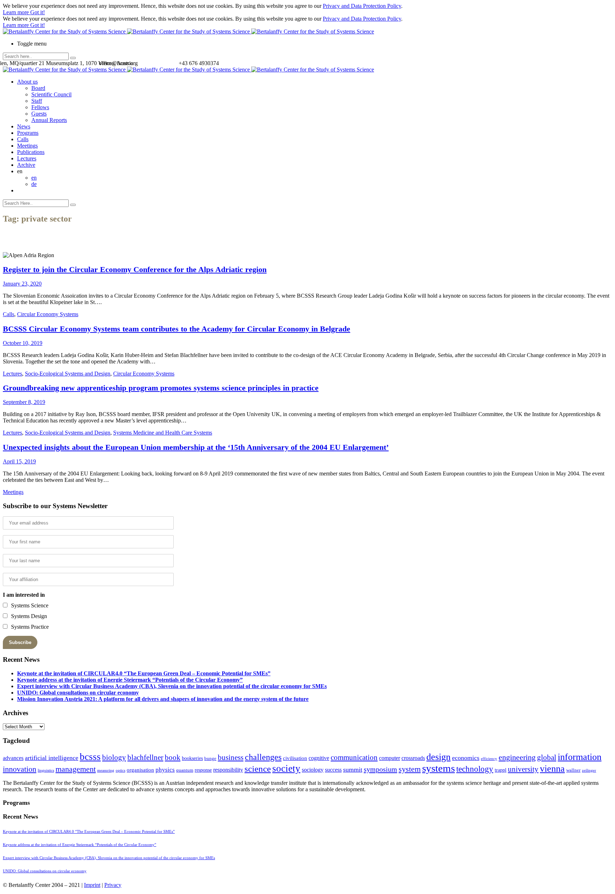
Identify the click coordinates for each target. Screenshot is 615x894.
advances (13, 758)
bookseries (192, 758)
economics (465, 757)
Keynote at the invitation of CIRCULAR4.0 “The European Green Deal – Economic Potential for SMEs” (143, 673)
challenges (263, 757)
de (34, 184)
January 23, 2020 (22, 284)
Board (38, 88)
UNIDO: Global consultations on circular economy (78, 693)
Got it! (37, 12)
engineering (517, 757)
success (333, 770)
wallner (573, 770)
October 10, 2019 (22, 343)
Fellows (40, 107)
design (438, 757)
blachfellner (145, 757)
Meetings (27, 146)
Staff (36, 101)
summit (352, 769)
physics (165, 769)
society (286, 768)
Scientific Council (51, 94)
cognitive (319, 758)
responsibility (228, 770)
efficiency (489, 759)
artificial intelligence (51, 757)
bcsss (90, 756)
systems (438, 768)
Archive (26, 165)
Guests (39, 114)
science (258, 768)
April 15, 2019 (19, 461)
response (203, 770)
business (230, 757)
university (523, 769)
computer (389, 758)
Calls (22, 139)
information (579, 756)
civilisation (295, 758)
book (172, 757)
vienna (552, 768)
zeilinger (589, 770)
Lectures (26, 158)
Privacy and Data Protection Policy (362, 6)
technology (474, 769)
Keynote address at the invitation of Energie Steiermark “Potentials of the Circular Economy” (130, 680)
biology (114, 757)
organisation (140, 770)
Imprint (92, 885)
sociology (313, 769)
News (23, 126)
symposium (380, 769)
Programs (27, 133)
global (546, 757)
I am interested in (24, 595)
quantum (184, 770)
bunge (210, 758)
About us (27, 82)
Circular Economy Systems (47, 314)
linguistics (46, 770)
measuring (105, 770)
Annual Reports (49, 120)
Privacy (112, 885)
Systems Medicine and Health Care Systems (162, 433)
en (34, 178)
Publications (30, 152)
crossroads (413, 758)
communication (354, 757)
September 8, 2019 (24, 402)
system (410, 769)
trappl (500, 770)
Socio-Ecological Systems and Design (67, 374)
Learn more (16, 12)
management (76, 769)
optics (120, 770)
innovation (19, 769)
